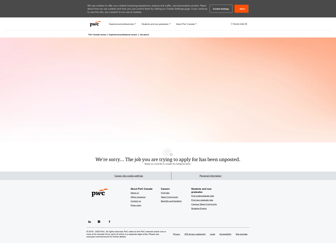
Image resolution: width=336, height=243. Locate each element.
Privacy (176, 234)
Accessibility (225, 234)
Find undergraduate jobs (202, 196)
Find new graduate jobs (202, 200)
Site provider (242, 234)
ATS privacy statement (195, 234)
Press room (136, 205)
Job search (144, 34)
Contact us (136, 201)
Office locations (138, 197)
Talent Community (169, 197)
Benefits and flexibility (171, 201)
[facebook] (89, 221)
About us (135, 192)
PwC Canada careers (97, 34)
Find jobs (165, 192)
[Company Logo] (95, 24)
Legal (212, 234)
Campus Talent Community (204, 204)
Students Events (199, 208)
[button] (221, 9)
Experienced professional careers (123, 34)
